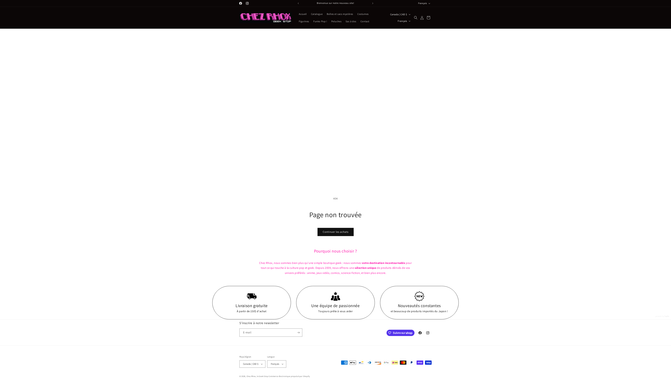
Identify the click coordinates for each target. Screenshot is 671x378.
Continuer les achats (335, 231)
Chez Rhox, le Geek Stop (257, 376)
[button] (416, 18)
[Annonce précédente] (298, 3)
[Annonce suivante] (373, 3)
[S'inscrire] (298, 332)
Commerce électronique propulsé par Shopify (289, 376)
